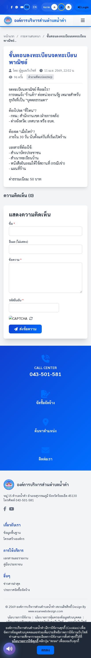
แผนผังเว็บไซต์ (77, 621)
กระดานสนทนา (30, 36)
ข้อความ (15, 260)
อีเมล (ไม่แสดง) (18, 242)
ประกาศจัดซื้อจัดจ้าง (17, 590)
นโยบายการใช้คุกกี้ (25, 641)
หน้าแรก (9, 36)
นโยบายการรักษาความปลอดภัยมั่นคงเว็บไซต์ (35, 621)
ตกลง (45, 650)
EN (35, 7)
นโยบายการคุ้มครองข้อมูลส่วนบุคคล (58, 617)
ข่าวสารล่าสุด (12, 583)
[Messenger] (16, 7)
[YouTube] (22, 7)
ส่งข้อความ (27, 329)
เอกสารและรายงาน (16, 558)
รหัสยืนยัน (16, 300)
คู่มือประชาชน (13, 564)
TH (27, 7)
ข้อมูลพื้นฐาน (12, 532)
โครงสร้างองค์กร (14, 539)
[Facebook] (12, 7)
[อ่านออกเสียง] (9, 649)
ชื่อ (12, 223)
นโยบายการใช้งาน (19, 617)
